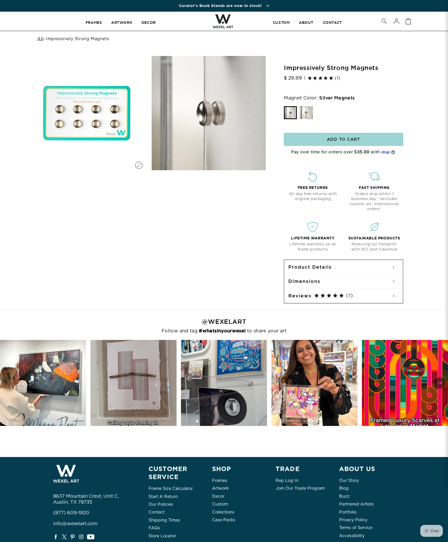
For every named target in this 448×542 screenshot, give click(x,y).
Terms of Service (355, 527)
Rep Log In (287, 480)
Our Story (349, 480)
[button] (384, 21)
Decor (218, 496)
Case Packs (223, 519)
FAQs (154, 527)
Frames (219, 480)
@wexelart (224, 322)
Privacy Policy (353, 519)
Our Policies (161, 504)
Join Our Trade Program (300, 488)
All (40, 38)
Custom (220, 504)
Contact (157, 512)
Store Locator (162, 535)
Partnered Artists (356, 504)
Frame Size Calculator (171, 488)
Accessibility (352, 535)
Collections (223, 512)
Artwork (220, 488)
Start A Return (163, 496)
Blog (344, 488)
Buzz (344, 496)
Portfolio (347, 512)
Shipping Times (164, 520)
